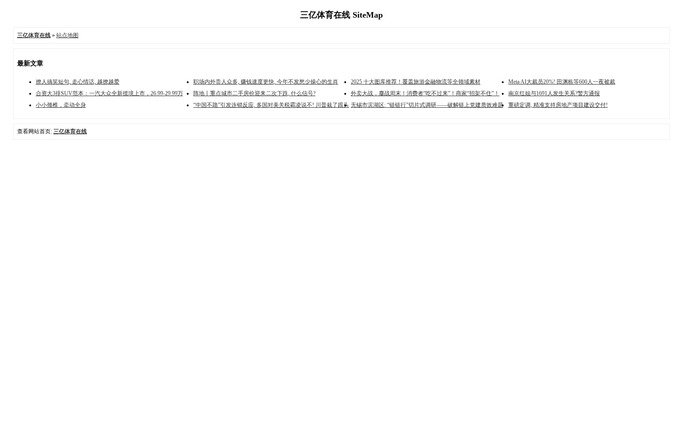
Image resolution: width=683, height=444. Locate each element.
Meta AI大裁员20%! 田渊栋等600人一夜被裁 (561, 81)
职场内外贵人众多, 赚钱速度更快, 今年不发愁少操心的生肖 (265, 81)
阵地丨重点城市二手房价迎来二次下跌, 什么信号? (254, 93)
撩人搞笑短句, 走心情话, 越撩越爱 (77, 81)
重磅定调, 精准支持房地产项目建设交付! (558, 105)
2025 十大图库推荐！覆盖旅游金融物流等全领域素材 (415, 81)
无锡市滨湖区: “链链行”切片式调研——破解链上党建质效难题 (427, 105)
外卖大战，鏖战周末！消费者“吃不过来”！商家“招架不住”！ (425, 93)
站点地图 (67, 35)
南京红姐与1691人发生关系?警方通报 (554, 93)
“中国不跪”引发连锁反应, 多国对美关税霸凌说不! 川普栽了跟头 (271, 105)
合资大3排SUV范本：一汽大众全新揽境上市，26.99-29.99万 (109, 93)
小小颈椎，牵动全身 (61, 105)
